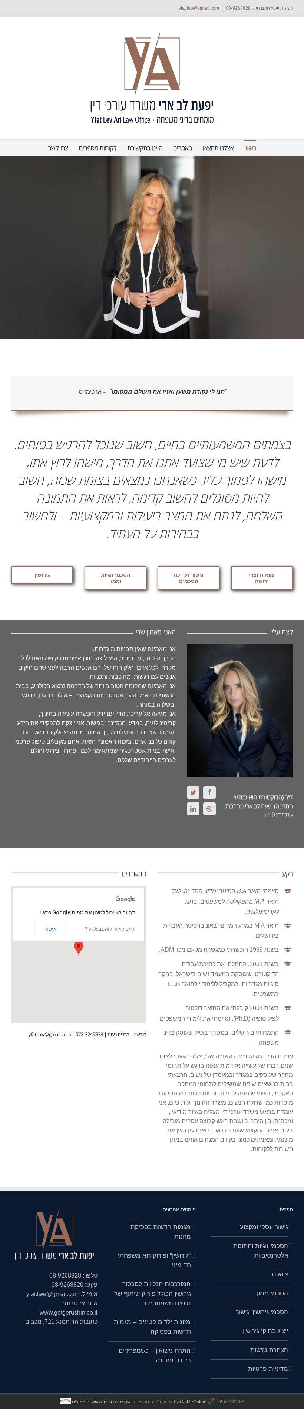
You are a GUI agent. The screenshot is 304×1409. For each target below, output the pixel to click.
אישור (50, 929)
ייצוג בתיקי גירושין (265, 1331)
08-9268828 (238, 8)
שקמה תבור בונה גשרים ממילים (101, 1402)
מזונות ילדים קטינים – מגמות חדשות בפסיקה (152, 1327)
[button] (78, 948)
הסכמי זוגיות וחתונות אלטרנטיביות (260, 1250)
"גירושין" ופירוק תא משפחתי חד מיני (154, 1260)
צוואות (280, 1274)
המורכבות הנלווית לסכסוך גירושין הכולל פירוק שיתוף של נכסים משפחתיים (152, 1294)
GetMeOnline (193, 1402)
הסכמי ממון (272, 1293)
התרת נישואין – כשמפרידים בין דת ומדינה (155, 1355)
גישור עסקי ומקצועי (263, 1227)
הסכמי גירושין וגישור (262, 1312)
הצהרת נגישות (269, 1349)
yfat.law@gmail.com (199, 8)
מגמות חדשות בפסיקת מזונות (160, 1231)
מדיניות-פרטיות (268, 1368)
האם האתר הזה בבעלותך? (110, 929)
